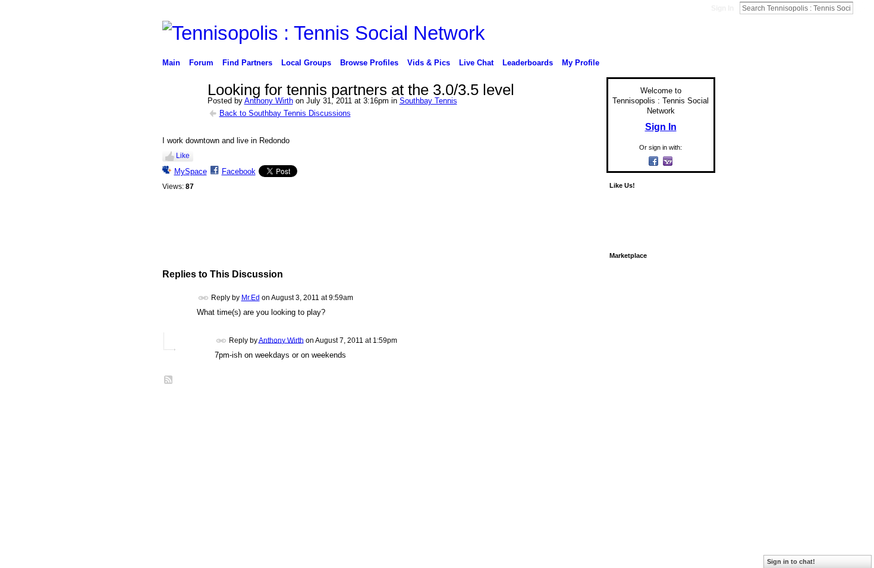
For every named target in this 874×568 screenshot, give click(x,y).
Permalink (203, 298)
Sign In (722, 8)
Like (183, 156)
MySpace (190, 171)
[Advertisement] (381, 239)
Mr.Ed (250, 298)
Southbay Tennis (428, 100)
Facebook (239, 171)
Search (862, 7)
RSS (169, 380)
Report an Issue (627, 407)
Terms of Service (688, 407)
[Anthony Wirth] (181, 115)
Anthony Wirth (268, 100)
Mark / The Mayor (253, 407)
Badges (580, 407)
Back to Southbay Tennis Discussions (285, 113)
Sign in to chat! (791, 561)
